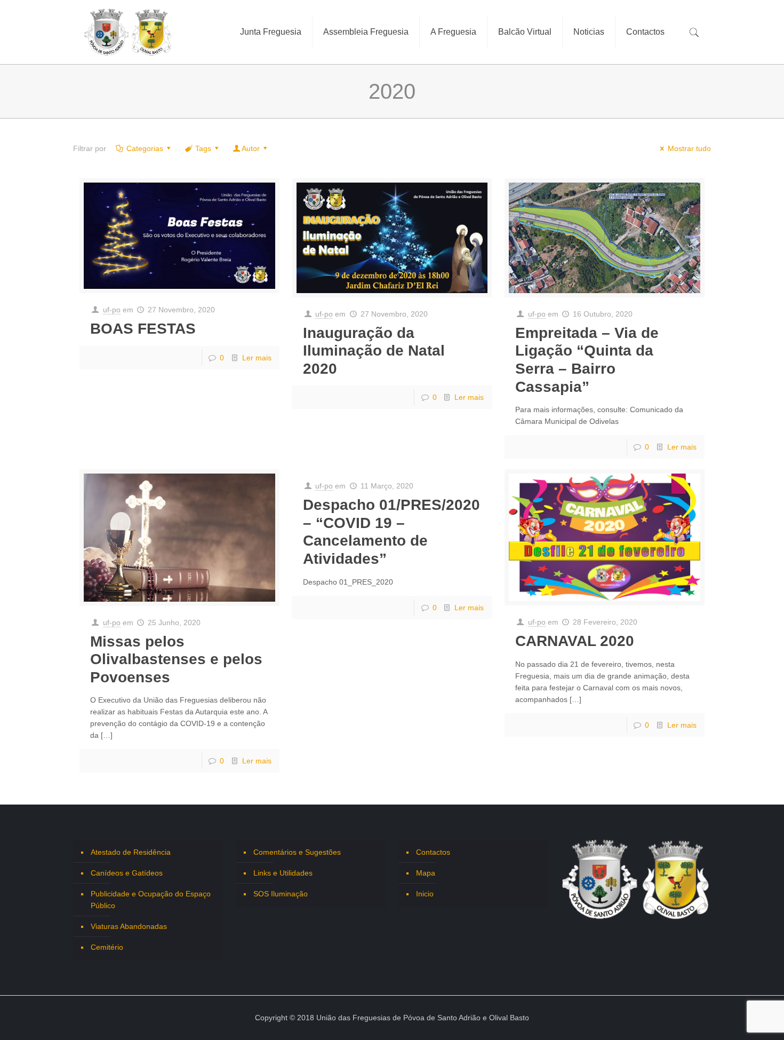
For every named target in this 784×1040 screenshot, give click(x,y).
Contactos (433, 852)
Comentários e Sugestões (297, 852)
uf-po (112, 309)
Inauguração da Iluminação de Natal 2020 (374, 351)
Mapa (425, 873)
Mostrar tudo (689, 148)
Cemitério (107, 947)
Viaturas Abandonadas (129, 926)
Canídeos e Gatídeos (127, 873)
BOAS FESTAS (143, 328)
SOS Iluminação (280, 893)
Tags (203, 148)
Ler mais (256, 357)
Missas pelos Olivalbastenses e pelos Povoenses (176, 659)
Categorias (144, 148)
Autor (251, 148)
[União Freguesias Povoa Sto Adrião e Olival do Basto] (128, 32)
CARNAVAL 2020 (574, 641)
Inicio (425, 893)
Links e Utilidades (283, 873)
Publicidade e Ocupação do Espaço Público (151, 899)
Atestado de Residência (131, 852)
